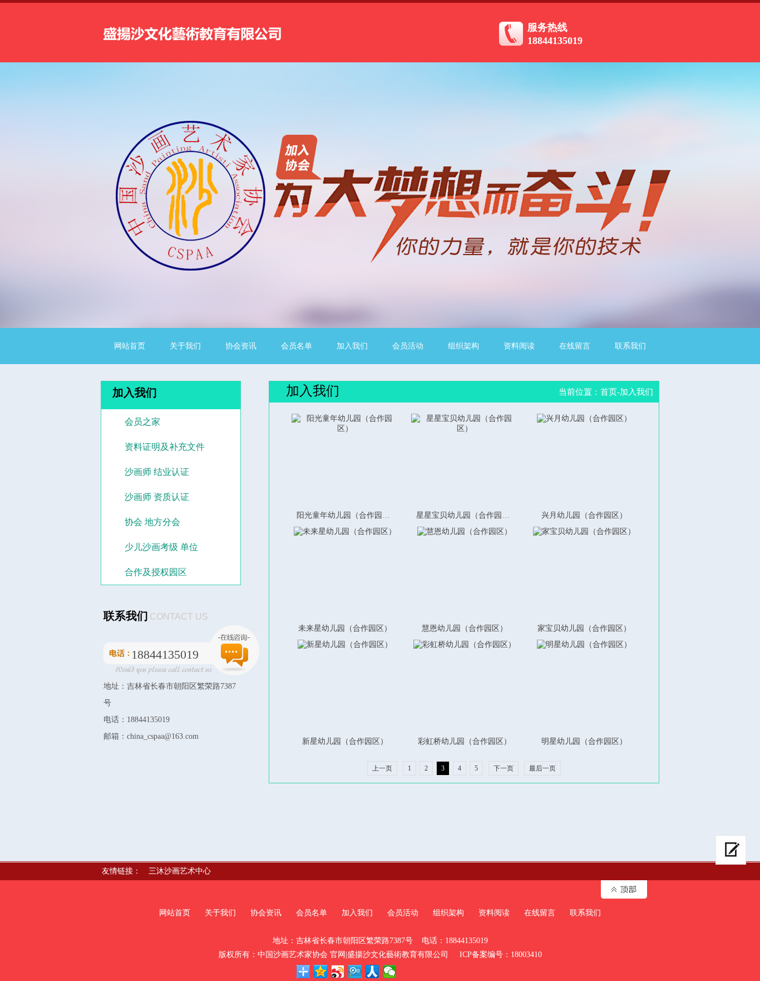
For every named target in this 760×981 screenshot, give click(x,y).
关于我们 (185, 346)
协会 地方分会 (152, 522)
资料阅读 (519, 346)
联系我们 (630, 346)
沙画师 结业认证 (157, 472)
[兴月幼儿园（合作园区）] (584, 459)
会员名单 (296, 346)
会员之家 (142, 421)
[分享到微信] (390, 971)
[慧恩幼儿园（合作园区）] (464, 572)
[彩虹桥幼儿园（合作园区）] (464, 685)
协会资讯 (240, 346)
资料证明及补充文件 (165, 447)
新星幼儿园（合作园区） (345, 741)
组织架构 (463, 346)
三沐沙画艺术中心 (180, 871)
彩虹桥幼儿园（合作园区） (464, 741)
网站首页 (129, 346)
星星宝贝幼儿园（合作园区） (466, 515)
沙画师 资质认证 (157, 497)
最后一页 (542, 768)
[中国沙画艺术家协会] (192, 45)
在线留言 (574, 346)
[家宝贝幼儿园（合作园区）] (584, 572)
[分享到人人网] (372, 971)
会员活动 (407, 346)
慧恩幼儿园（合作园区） (464, 628)
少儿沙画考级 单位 (161, 547)
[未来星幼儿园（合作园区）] (345, 572)
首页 (608, 392)
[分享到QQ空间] (321, 971)
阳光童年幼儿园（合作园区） (347, 515)
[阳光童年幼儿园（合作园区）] (345, 459)
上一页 (382, 768)
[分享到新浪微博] (338, 971)
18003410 (526, 954)
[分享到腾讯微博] (355, 971)
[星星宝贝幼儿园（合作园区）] (464, 459)
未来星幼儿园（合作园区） (345, 628)
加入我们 (352, 346)
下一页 (503, 768)
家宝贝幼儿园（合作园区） (584, 628)
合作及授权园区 (156, 572)
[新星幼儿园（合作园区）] (345, 685)
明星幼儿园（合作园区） (584, 741)
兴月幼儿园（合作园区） (584, 515)
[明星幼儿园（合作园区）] (584, 685)
